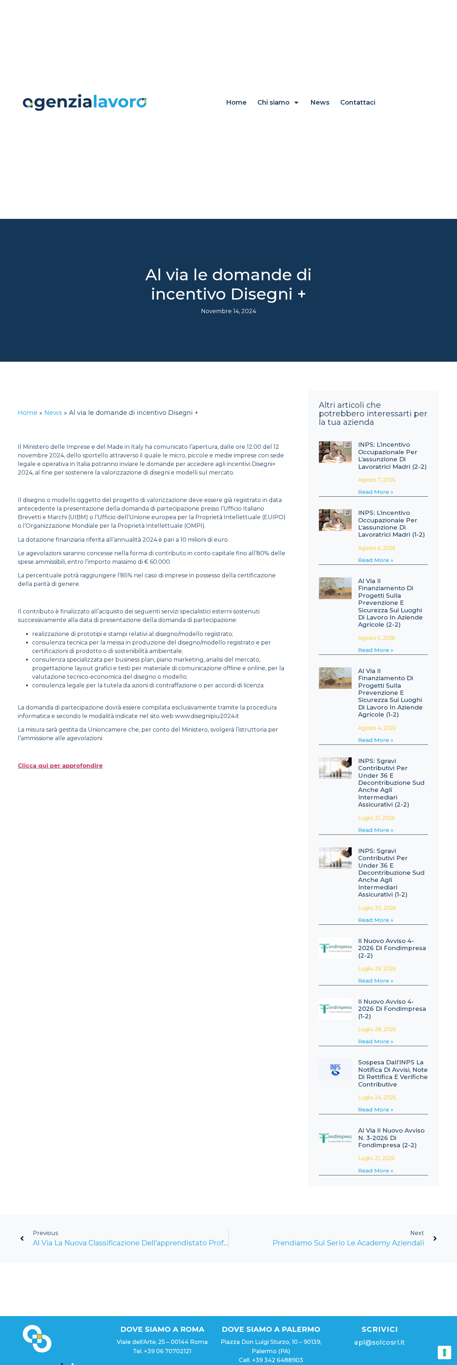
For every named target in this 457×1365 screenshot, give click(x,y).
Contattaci (357, 102)
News (320, 102)
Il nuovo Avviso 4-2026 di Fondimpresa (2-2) (392, 948)
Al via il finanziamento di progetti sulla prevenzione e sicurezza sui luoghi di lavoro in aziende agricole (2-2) (390, 602)
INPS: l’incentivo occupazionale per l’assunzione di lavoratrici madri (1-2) (391, 523)
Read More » (375, 491)
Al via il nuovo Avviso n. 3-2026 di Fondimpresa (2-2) (391, 1138)
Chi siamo (273, 102)
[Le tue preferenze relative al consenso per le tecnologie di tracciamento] (444, 1352)
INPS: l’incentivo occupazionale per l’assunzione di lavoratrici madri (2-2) (392, 455)
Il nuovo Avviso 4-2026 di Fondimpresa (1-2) (392, 1009)
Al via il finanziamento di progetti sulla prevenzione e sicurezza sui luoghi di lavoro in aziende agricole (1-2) (390, 692)
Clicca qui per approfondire (60, 765)
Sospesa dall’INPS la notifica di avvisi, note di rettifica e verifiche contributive (393, 1073)
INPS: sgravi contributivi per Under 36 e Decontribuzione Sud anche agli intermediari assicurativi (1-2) (391, 872)
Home (236, 102)
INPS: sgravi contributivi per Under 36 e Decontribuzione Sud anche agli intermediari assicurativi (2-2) (391, 782)
